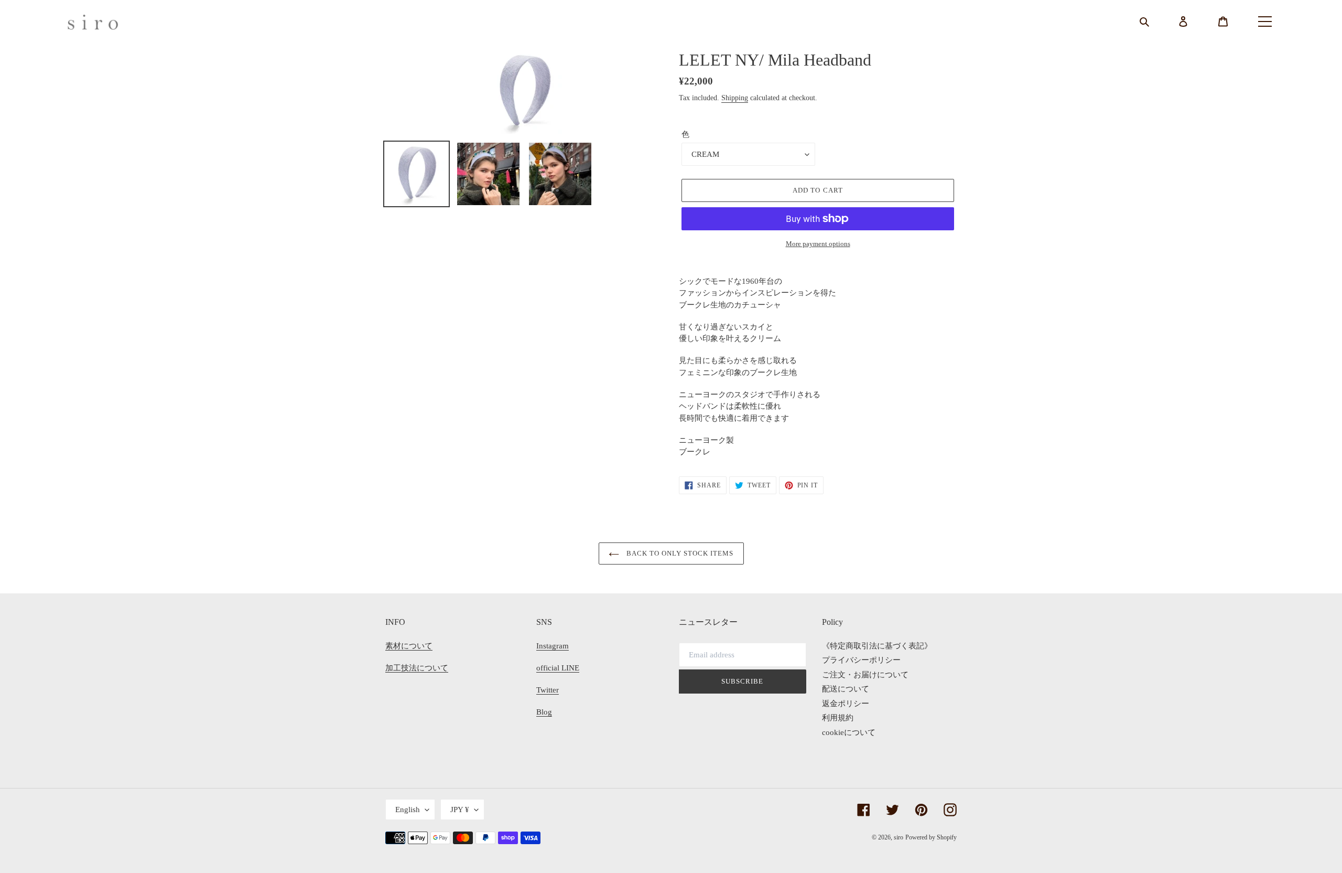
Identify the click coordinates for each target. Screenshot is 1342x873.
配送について (845, 689)
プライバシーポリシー (861, 660)
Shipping (734, 98)
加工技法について (416, 668)
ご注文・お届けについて (865, 674)
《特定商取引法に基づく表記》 (877, 646)
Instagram (552, 646)
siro (898, 837)
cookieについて (848, 732)
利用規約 (837, 718)
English (407, 809)
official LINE (557, 668)
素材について (408, 646)
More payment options (818, 244)
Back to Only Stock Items (679, 553)
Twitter (547, 690)
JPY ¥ (459, 809)
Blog (544, 712)
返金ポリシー (845, 703)
